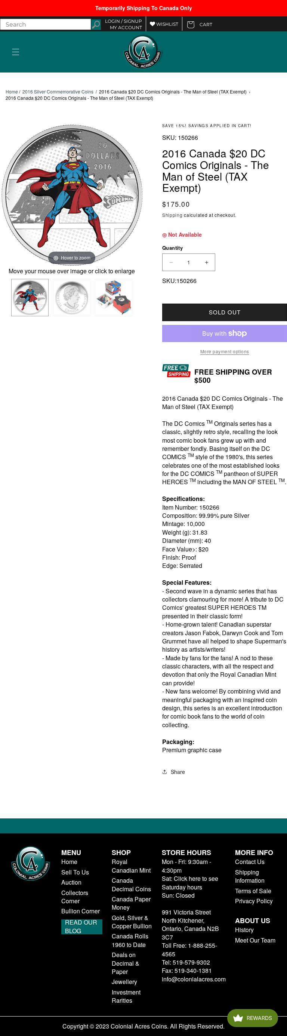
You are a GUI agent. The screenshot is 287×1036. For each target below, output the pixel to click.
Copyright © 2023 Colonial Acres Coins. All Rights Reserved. (143, 1026)
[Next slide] (136, 195)
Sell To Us (75, 872)
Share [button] (178, 771)
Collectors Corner (74, 897)
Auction (71, 882)
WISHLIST (166, 24)
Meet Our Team (255, 940)
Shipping (172, 215)
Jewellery (124, 982)
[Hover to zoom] (72, 194)
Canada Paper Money (131, 903)
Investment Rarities (126, 996)
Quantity (172, 247)
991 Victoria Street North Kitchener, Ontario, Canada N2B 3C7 (190, 924)
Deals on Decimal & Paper (125, 963)
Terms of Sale (253, 891)
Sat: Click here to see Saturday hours (190, 882)
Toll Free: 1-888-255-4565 (189, 949)
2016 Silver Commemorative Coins (57, 91)
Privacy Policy (254, 901)
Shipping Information (250, 876)
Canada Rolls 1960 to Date (130, 940)
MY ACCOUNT (126, 27)
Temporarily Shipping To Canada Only (143, 8)
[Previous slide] (7, 195)
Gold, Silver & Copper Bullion (132, 922)
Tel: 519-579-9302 (186, 962)
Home (12, 92)
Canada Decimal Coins (131, 884)
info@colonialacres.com (194, 979)
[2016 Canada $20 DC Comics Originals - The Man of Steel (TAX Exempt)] (30, 297)
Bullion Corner (80, 911)
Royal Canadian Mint (131, 866)
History (244, 930)
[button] (15, 52)
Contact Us (250, 862)
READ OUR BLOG (81, 926)
